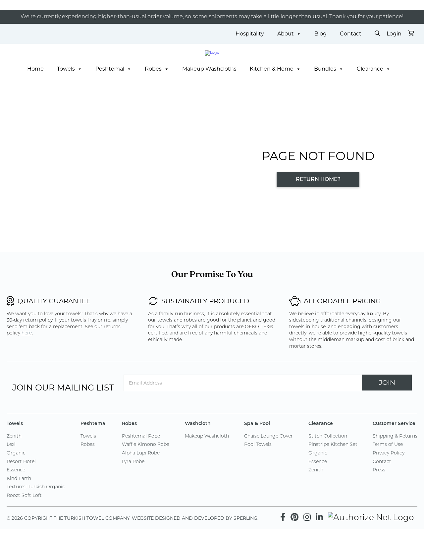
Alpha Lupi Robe (141, 453)
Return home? (318, 179)
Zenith (14, 436)
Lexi (11, 444)
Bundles (325, 69)
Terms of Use (388, 444)
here (27, 333)
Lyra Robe (133, 461)
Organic (16, 453)
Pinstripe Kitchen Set (332, 444)
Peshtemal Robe (141, 436)
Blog (320, 33)
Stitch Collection (327, 436)
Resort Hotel (21, 461)
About (285, 33)
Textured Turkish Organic (36, 487)
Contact (350, 33)
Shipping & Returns (395, 436)
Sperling (245, 518)
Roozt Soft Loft (24, 495)
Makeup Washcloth (207, 436)
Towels (66, 69)
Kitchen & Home (271, 69)
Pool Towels (258, 444)
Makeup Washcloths (209, 69)
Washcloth (198, 423)
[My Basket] (411, 34)
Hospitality (250, 33)
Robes (153, 69)
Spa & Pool (257, 423)
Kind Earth (19, 478)
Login (394, 33)
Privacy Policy (388, 453)
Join (387, 383)
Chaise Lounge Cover (268, 436)
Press (379, 470)
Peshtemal (109, 69)
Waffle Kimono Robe (145, 444)
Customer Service (394, 423)
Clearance (370, 69)
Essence (16, 470)
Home (35, 69)
